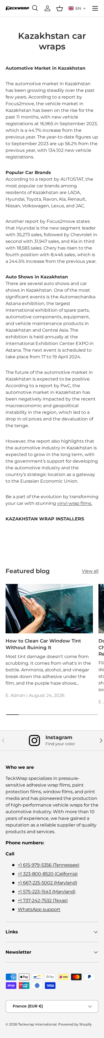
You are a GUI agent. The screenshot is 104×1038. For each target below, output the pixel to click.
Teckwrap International (37, 1024)
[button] (77, 8)
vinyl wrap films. (74, 503)
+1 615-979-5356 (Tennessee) (48, 865)
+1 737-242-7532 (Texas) (43, 900)
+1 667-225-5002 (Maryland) (47, 882)
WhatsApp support (39, 909)
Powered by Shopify (75, 1024)
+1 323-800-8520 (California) (48, 873)
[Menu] (95, 8)
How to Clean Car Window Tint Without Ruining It (43, 644)
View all (90, 571)
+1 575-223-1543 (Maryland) (46, 891)
